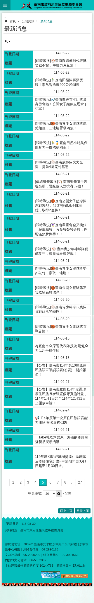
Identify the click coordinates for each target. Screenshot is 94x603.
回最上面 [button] (83, 511)
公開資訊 (28, 21)
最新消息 (46, 21)
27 (80, 482)
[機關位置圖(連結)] (50, 577)
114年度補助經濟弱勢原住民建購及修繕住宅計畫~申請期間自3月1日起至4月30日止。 (60, 461)
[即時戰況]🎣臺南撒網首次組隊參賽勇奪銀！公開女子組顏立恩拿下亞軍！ (61, 104)
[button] (59, 493)
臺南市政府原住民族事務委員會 (52, 5)
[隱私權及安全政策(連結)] (74, 577)
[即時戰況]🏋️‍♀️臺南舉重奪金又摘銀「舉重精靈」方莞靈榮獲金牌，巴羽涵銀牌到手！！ (61, 229)
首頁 (13, 21)
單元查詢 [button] (7, 41)
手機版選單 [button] (5, 5)
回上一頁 (66, 511)
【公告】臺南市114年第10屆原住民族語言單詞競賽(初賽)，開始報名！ (60, 369)
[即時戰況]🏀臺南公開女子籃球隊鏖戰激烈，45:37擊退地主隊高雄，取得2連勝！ (61, 205)
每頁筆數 (35, 493)
